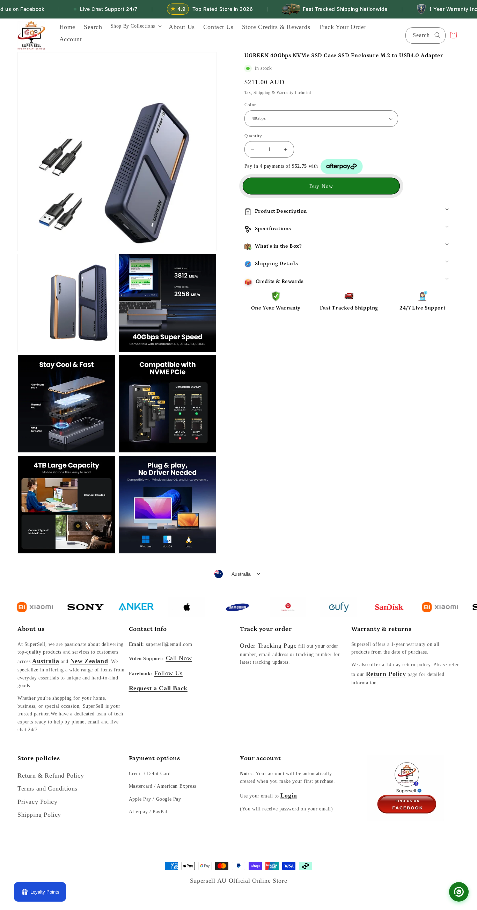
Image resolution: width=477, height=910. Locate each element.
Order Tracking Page (268, 645)
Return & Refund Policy (50, 775)
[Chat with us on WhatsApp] (459, 892)
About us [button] (31, 629)
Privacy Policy (37, 801)
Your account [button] (260, 758)
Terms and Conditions (47, 788)
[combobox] (425, 35)
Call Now (179, 658)
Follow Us (168, 673)
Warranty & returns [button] (381, 629)
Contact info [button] (148, 629)
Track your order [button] (266, 629)
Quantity (253, 135)
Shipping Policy (39, 814)
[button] (135, 28)
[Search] (437, 35)
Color (250, 105)
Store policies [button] (38, 758)
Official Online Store (258, 880)
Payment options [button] (154, 758)
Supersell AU (209, 880)
